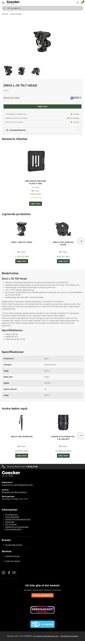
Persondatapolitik (13, 529)
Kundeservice (11, 514)
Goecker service (12, 556)
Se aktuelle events (13, 545)
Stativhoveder (16, 14)
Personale (9, 522)
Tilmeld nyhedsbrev (42, 595)
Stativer (5, 14)
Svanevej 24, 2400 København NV (17, 485)
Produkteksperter (17, 130)
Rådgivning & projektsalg (17, 527)
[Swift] (13, 3)
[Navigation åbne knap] (3, 2)
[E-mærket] (42, 624)
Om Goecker (11, 524)
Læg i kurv (42, 106)
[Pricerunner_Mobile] (42, 609)
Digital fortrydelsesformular (17, 519)
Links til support (12, 561)
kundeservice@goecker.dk (45, 636)
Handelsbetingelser (69, 636)
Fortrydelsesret (12, 517)
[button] (77, 3)
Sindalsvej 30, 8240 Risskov (14, 492)
